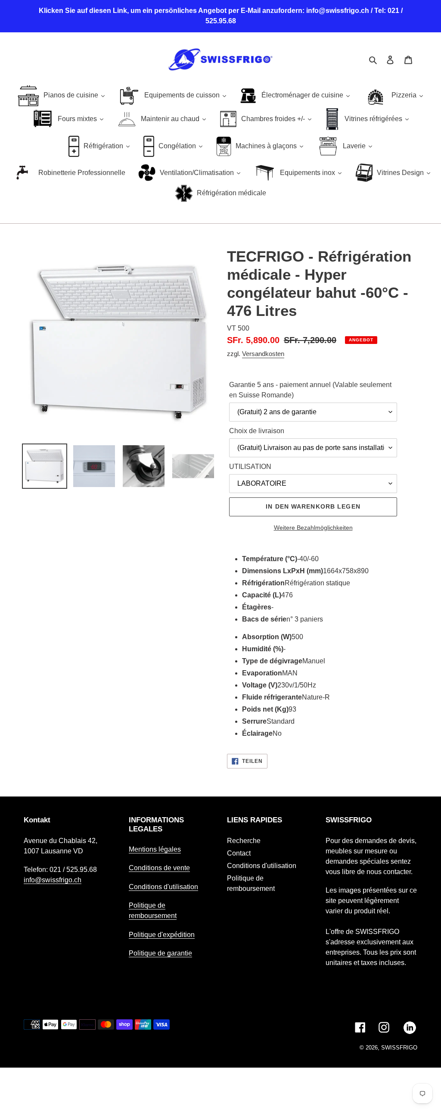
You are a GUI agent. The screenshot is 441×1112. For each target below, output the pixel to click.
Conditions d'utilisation (163, 886)
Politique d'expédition (162, 934)
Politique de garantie (160, 953)
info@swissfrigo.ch (52, 880)
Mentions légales (155, 849)
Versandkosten (263, 353)
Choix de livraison (256, 430)
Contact (239, 853)
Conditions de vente (159, 867)
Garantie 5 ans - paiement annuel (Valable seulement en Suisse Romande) (310, 390)
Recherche (244, 840)
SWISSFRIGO (399, 1047)
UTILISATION (250, 466)
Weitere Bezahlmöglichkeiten (313, 527)
